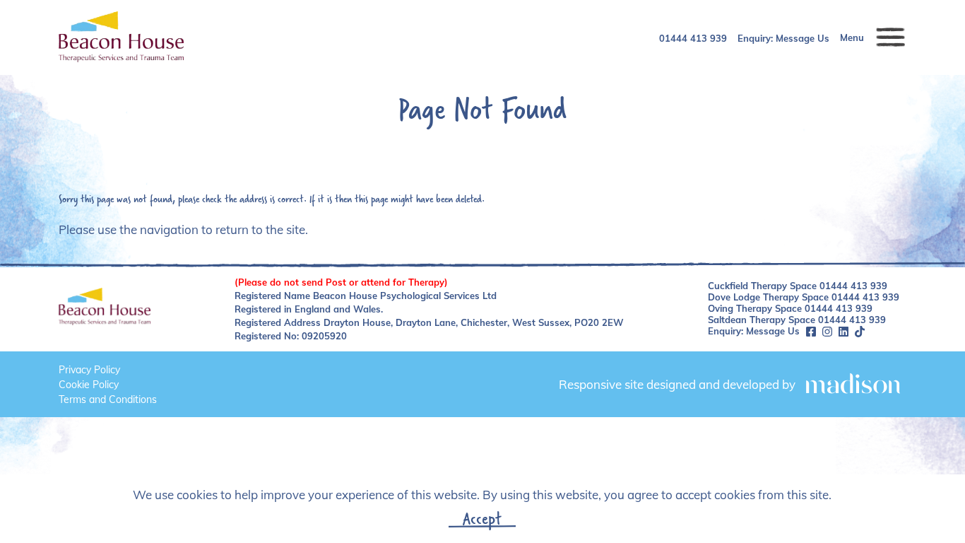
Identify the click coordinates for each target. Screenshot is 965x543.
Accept (482, 518)
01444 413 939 (693, 38)
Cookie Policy (89, 384)
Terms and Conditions (108, 399)
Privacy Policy (89, 369)
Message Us (802, 38)
